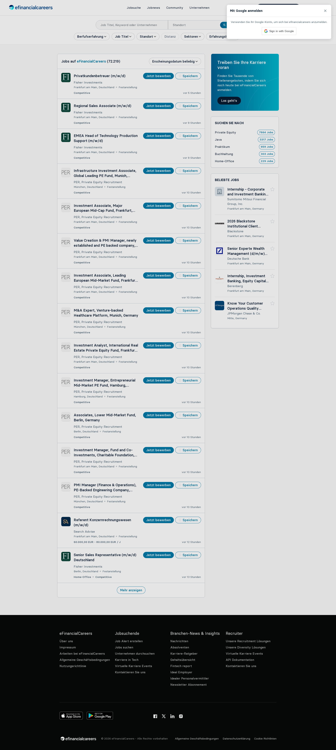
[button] (168, 375)
